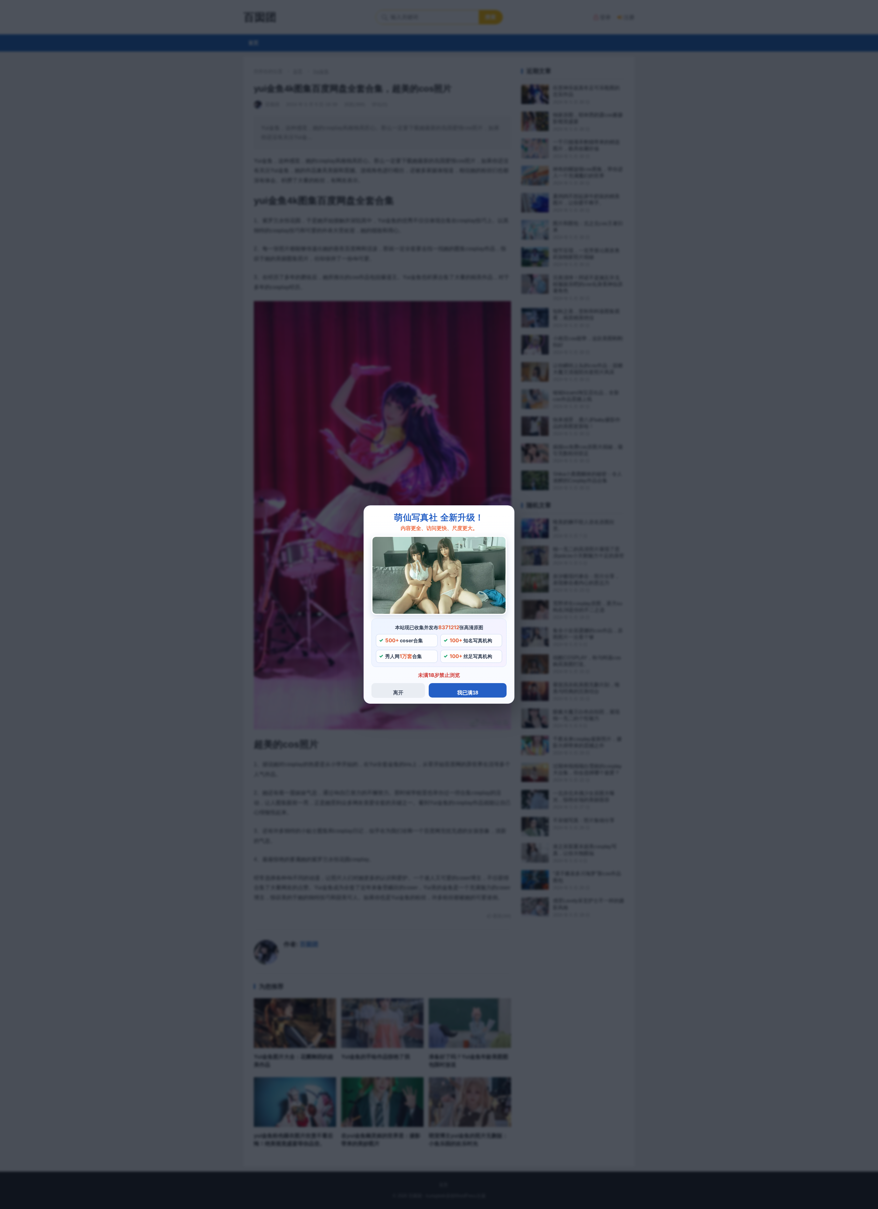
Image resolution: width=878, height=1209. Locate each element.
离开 (398, 692)
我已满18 (467, 692)
